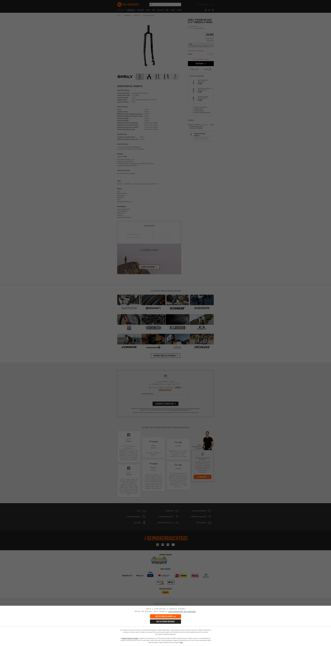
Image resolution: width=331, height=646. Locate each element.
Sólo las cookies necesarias (165, 621)
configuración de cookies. (182, 611)
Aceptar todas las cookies (164, 616)
